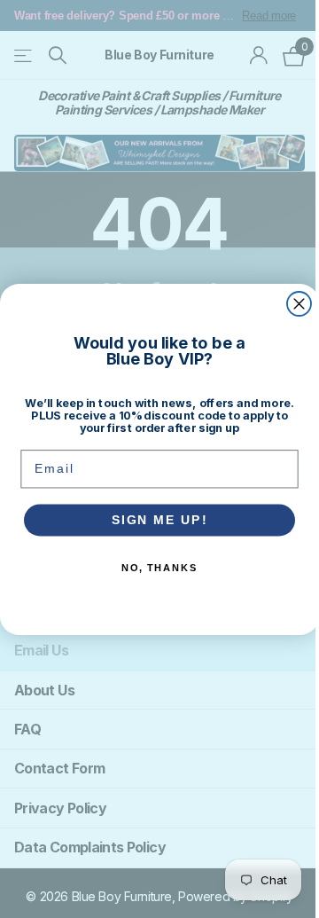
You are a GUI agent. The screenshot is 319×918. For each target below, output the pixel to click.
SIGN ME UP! (160, 519)
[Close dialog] (299, 304)
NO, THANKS (159, 568)
